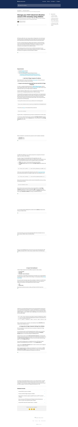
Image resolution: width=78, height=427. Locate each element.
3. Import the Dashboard (54, 21)
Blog (39, 420)
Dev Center (44, 1)
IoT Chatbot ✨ (53, 1)
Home (33, 420)
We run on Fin (39, 424)
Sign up (36, 420)
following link (35, 87)
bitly (24, 107)
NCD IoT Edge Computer (23, 71)
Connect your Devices (26, 10)
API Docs (48, 1)
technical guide (34, 80)
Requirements (53, 14)
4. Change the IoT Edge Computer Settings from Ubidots (54, 24)
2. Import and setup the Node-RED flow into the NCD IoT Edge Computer (54, 19)
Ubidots (23, 70)
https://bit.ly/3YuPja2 (41, 172)
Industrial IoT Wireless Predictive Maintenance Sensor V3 (30, 74)
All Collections (19, 10)
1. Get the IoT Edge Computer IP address (54, 16)
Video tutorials (43, 420)
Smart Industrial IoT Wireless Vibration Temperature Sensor (30, 75)
